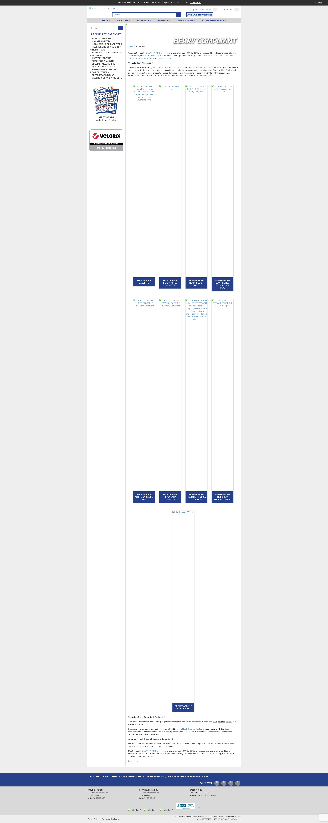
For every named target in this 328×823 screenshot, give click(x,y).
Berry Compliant (101, 38)
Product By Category (106, 34)
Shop (105, 20)
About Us (122, 20)
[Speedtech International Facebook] (238, 782)
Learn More (195, 2)
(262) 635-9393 (202, 9)
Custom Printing (101, 58)
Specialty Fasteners (103, 64)
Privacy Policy (93, 819)
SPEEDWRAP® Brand (103, 75)
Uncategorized (101, 41)
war (208, 75)
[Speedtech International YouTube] (217, 782)
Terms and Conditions (110, 819)
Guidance (143, 20)
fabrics (229, 70)
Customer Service (213, 20)
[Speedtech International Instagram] (231, 782)
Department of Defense (202, 67)
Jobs (105, 776)
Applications (185, 20)
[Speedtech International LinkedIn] (224, 782)
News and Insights (131, 776)
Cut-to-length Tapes (144, 58)
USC (154, 67)
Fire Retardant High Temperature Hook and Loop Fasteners (103, 69)
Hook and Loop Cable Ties (107, 44)
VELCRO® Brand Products (107, 78)
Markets (163, 20)
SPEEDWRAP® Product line (156, 53)
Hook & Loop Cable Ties (216, 55)
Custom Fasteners (165, 58)
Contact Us (227, 9)
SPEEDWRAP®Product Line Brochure (106, 119)
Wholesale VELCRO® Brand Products (187, 776)
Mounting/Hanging (103, 61)
